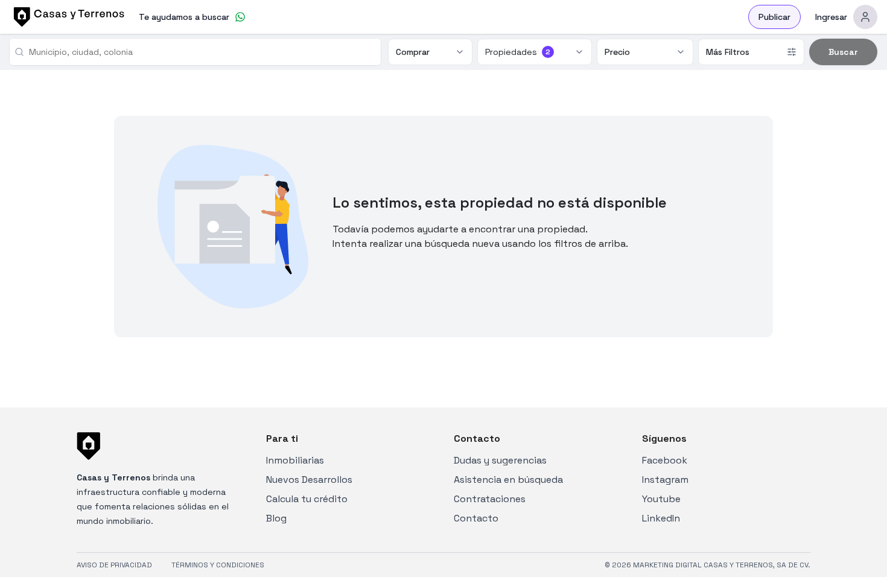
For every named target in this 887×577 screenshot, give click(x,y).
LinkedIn (661, 518)
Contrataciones (490, 499)
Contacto (476, 518)
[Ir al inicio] (67, 17)
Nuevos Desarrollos (309, 479)
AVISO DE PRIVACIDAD (114, 565)
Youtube (661, 499)
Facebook (664, 460)
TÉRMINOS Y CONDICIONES (217, 565)
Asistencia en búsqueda (508, 479)
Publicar (774, 16)
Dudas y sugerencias (500, 460)
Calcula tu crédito (307, 499)
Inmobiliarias (295, 460)
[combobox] (200, 52)
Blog (276, 518)
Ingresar (831, 16)
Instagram (665, 479)
